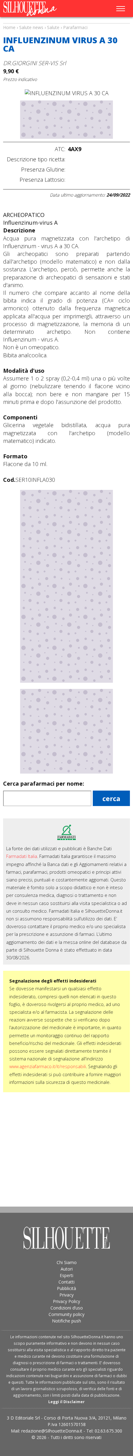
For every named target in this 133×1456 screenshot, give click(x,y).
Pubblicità (66, 1288)
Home (9, 27)
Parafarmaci (75, 27)
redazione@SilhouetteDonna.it (51, 1431)
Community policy (66, 1314)
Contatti (66, 1282)
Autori (67, 1269)
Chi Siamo (67, 1262)
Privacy (66, 1295)
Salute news (66, 21)
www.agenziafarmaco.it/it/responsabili (47, 1066)
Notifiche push (66, 1321)
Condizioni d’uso (66, 1308)
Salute (53, 27)
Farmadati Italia (21, 856)
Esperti (66, 1275)
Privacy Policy (66, 1301)
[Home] (39, 8)
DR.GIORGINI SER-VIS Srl (34, 63)
